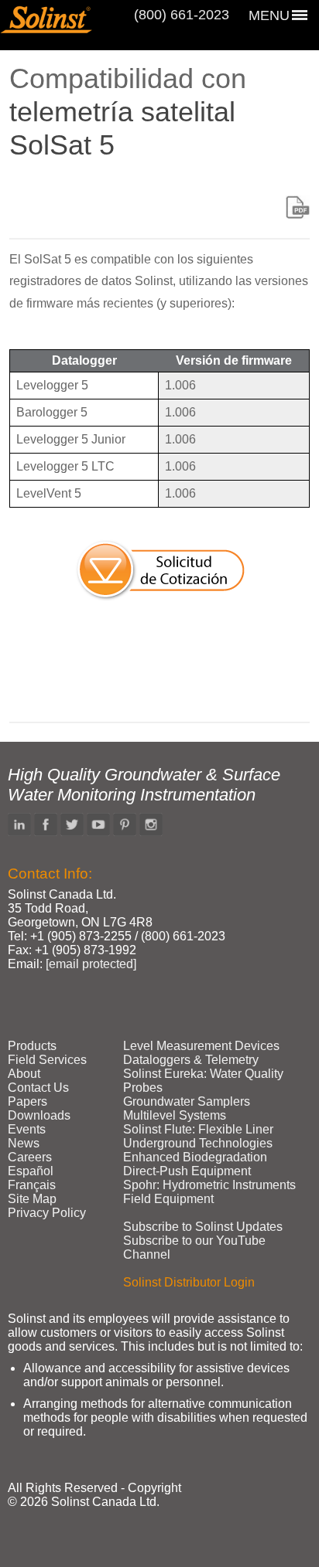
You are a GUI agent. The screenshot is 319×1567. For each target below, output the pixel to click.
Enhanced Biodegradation (195, 1157)
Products (32, 1045)
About (24, 1073)
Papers (27, 1101)
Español (30, 1171)
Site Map (32, 1198)
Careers (30, 1157)
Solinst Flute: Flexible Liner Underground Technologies (198, 1136)
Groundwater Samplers (186, 1101)
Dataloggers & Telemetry (191, 1059)
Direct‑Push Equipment (187, 1171)
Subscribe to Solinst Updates (203, 1226)
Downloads (39, 1115)
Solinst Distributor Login (189, 1282)
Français (32, 1184)
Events (27, 1129)
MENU (269, 15)
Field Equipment (168, 1198)
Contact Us (38, 1087)
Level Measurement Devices (201, 1045)
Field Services (47, 1059)
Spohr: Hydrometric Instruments (209, 1184)
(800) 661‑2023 (181, 14)
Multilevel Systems (174, 1115)
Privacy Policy (47, 1212)
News (23, 1143)
